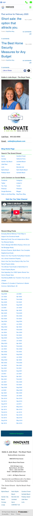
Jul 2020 (3, 390)
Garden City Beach (6, 161)
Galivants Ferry (20, 159)
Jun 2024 (19, 324)
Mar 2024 (4, 329)
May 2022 (4, 360)
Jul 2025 (3, 307)
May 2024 (4, 327)
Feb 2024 (19, 329)
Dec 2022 (19, 349)
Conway (3, 159)
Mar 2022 (4, 362)
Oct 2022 (19, 351)
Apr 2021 (19, 376)
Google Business (6, 191)
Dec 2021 (19, 365)
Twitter (3, 183)
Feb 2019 (4, 412)
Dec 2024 (19, 316)
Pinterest (4, 188)
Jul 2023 (3, 340)
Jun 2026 (4, 296)
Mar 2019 (19, 409)
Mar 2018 (19, 423)
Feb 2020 (4, 395)
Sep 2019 (19, 401)
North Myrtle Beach (22, 170)
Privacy (18, 514)
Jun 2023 (19, 340)
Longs (18, 164)
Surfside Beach (20, 172)
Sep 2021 (4, 371)
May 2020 (19, 390)
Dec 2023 (19, 332)
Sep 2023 (4, 338)
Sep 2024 (4, 321)
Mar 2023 (4, 346)
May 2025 (4, 310)
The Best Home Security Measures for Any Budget (13, 49)
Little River (4, 164)
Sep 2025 (4, 305)
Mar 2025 (4, 313)
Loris (2, 167)
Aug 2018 (4, 420)
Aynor (3, 156)
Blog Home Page (7, 149)
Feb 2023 (19, 346)
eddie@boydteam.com (16, 141)
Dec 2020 (19, 382)
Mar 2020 (19, 393)
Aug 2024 (19, 321)
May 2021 (4, 376)
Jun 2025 (19, 307)
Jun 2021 (19, 373)
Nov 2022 (4, 351)
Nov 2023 (4, 335)
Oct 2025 (19, 302)
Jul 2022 (3, 357)
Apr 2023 (19, 343)
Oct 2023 (19, 335)
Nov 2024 (4, 318)
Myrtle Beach (5, 170)
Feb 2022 (19, 362)
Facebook (4, 180)
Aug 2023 (19, 338)
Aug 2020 (19, 387)
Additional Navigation (17, 433)
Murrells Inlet (20, 167)
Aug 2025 (19, 305)
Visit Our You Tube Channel (16, 199)
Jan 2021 (4, 382)
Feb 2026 (19, 299)
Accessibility (5, 514)
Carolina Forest (20, 156)
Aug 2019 (4, 404)
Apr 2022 (19, 360)
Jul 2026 (18, 294)
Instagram (19, 180)
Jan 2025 (4, 316)
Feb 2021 (19, 379)
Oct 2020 (19, 384)
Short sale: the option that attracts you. (11, 22)
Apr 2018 (4, 423)
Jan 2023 (4, 349)
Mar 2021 (4, 379)
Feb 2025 (19, 313)
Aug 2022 (19, 354)
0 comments (5, 39)
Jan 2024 (4, 332)
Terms (12, 514)
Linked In (19, 183)
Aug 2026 (4, 294)
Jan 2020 (19, 395)
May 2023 (4, 343)
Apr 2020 (4, 393)
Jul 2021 (3, 373)
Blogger (18, 191)
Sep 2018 (19, 418)
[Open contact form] (31, 2)
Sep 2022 (4, 354)
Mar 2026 (4, 299)
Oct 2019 (4, 401)
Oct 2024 (19, 318)
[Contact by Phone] (26, 2)
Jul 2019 (18, 404)
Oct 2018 (4, 418)
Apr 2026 (19, 296)
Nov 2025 (4, 302)
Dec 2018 (4, 415)
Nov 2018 (19, 415)
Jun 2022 (19, 357)
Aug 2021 (19, 371)
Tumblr (18, 186)
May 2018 (19, 420)
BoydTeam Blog (10, 31)
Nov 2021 (4, 368)
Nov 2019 (19, 398)
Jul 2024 (3, 324)
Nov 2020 (4, 384)
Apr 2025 (19, 310)
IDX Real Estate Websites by (10, 512)
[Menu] (30, 7)
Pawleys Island (5, 172)
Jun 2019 (4, 406)
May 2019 (19, 406)
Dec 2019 (4, 398)
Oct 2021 (19, 368)
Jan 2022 (4, 365)
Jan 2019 (19, 412)
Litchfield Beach (21, 161)
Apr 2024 (19, 327)
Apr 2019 (4, 409)
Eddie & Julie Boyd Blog (8, 194)
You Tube (4, 186)
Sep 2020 (4, 387)
